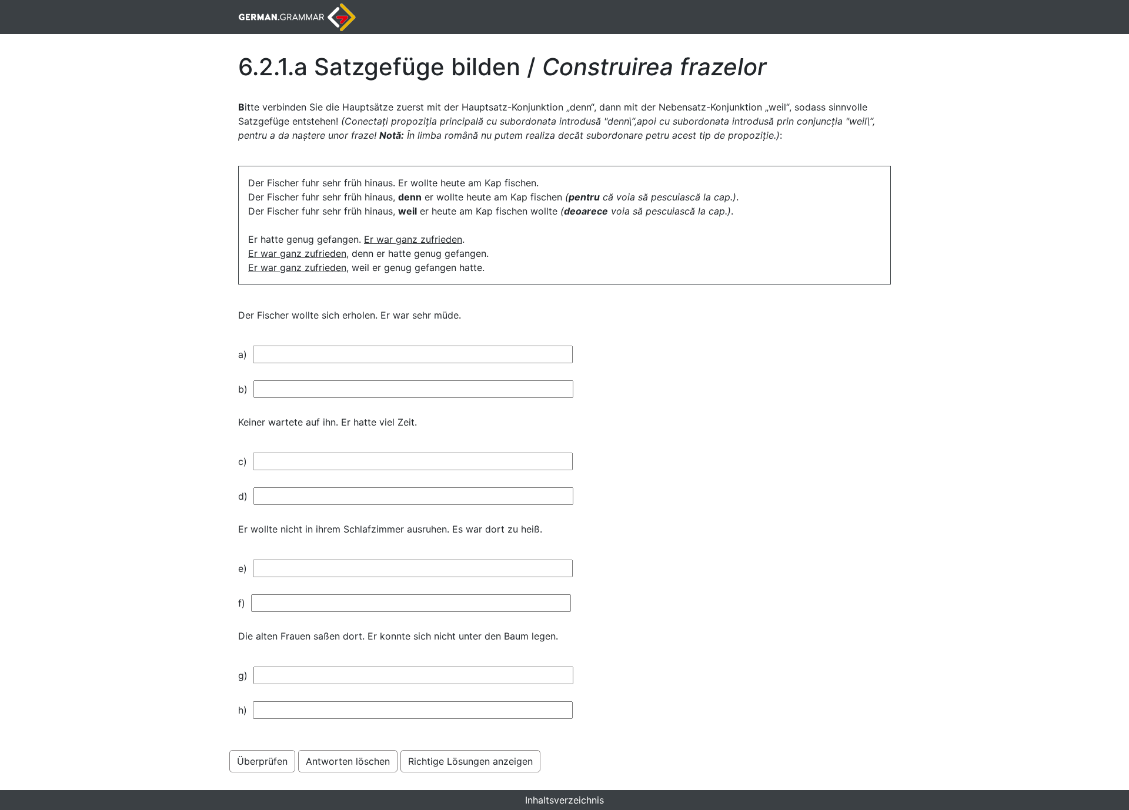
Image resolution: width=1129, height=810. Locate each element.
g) (245, 675)
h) (245, 710)
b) (245, 389)
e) (245, 568)
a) (245, 354)
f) (244, 603)
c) (245, 461)
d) (245, 496)
